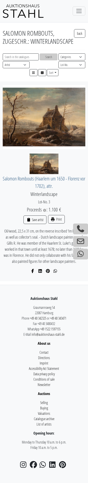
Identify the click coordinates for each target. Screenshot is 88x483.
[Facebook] (32, 271)
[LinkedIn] (40, 271)
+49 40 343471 (58, 318)
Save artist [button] (37, 219)
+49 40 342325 (38, 318)
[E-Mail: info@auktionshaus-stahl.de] (80, 241)
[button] (34, 72)
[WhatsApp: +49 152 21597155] (80, 254)
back (79, 33)
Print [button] (59, 219)
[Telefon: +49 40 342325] (80, 229)
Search (48, 57)
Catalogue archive (44, 418)
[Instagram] (24, 465)
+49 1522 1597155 (50, 329)
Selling (44, 402)
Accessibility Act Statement (44, 368)
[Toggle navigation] (79, 11)
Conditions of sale (44, 379)
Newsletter (44, 384)
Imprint (44, 363)
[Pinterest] (48, 271)
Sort (51, 72)
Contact (44, 352)
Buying (44, 408)
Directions (44, 357)
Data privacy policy (44, 373)
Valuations (44, 413)
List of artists (44, 424)
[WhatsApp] (55, 271)
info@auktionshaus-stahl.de (48, 334)
